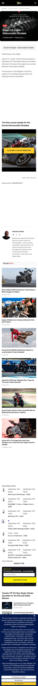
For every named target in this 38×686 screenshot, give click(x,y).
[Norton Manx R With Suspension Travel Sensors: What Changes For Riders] (19, 277)
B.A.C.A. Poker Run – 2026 (17, 536)
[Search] (35, 3)
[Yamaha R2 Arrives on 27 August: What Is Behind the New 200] (7, 605)
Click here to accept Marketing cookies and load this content (19, 151)
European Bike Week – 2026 (18, 545)
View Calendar (7, 561)
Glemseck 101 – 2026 (15, 516)
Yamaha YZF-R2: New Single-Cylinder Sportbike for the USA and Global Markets (17, 595)
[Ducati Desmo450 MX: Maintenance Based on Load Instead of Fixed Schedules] (19, 338)
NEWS (4, 25)
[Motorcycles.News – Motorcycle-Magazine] (19, 3)
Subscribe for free (20, 580)
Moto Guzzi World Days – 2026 (19, 494)
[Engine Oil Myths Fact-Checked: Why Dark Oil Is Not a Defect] (19, 307)
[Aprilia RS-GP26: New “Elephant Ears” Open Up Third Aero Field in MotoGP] (19, 368)
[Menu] (3, 3)
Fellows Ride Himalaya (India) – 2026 (21, 529)
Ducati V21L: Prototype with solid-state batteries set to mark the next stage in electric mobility (18, 443)
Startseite (4, 8)
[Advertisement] (19, 99)
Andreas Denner (8, 37)
